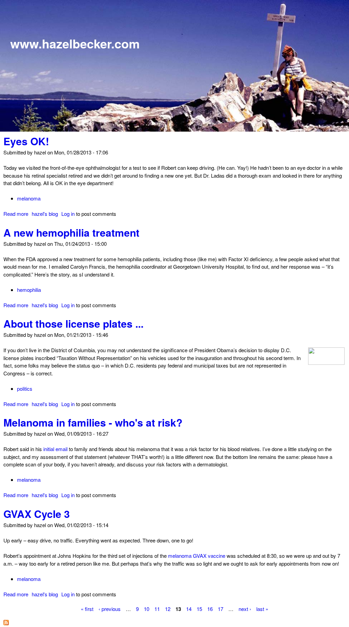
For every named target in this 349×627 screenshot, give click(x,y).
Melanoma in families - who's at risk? (92, 422)
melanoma (29, 198)
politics (24, 388)
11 (157, 608)
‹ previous (109, 608)
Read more (15, 213)
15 (199, 608)
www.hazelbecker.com (75, 43)
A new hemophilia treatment (71, 232)
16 (210, 608)
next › (245, 608)
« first (87, 608)
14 (189, 608)
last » (262, 608)
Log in (68, 213)
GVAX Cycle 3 (36, 513)
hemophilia (29, 289)
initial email (55, 448)
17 (220, 608)
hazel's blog (45, 213)
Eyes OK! (26, 141)
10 (146, 608)
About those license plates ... (73, 323)
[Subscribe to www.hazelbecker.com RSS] (6, 623)
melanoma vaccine (196, 555)
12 (167, 608)
